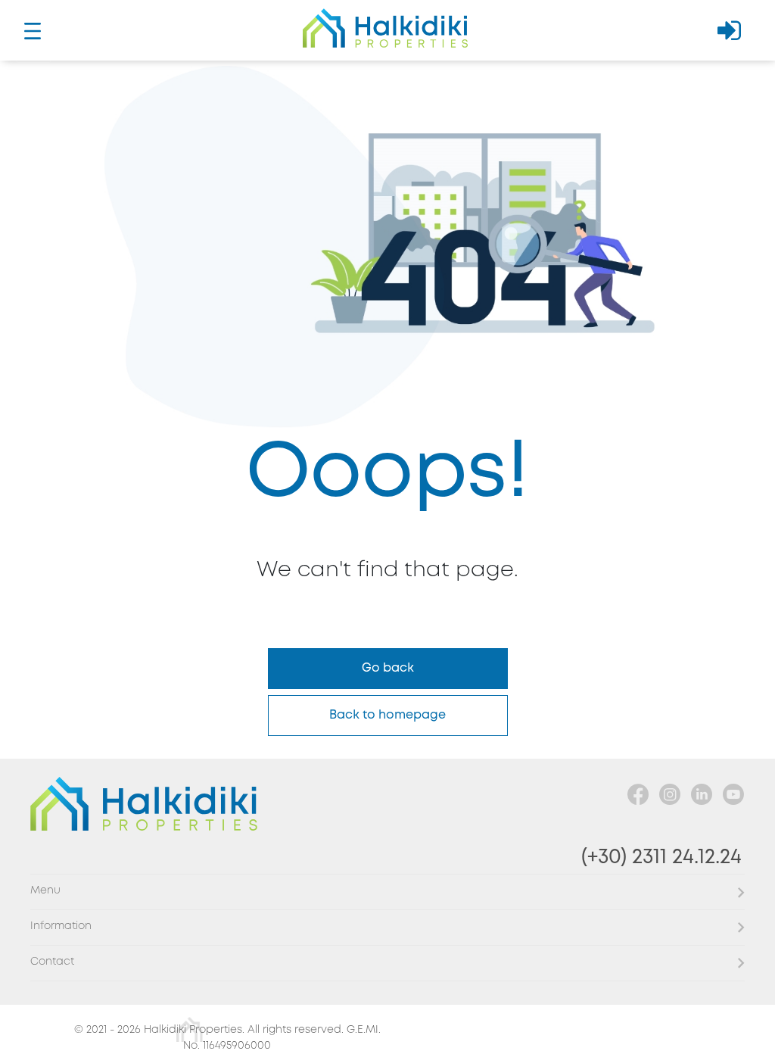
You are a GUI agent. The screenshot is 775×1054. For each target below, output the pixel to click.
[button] (387, 891)
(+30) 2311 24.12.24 (661, 857)
